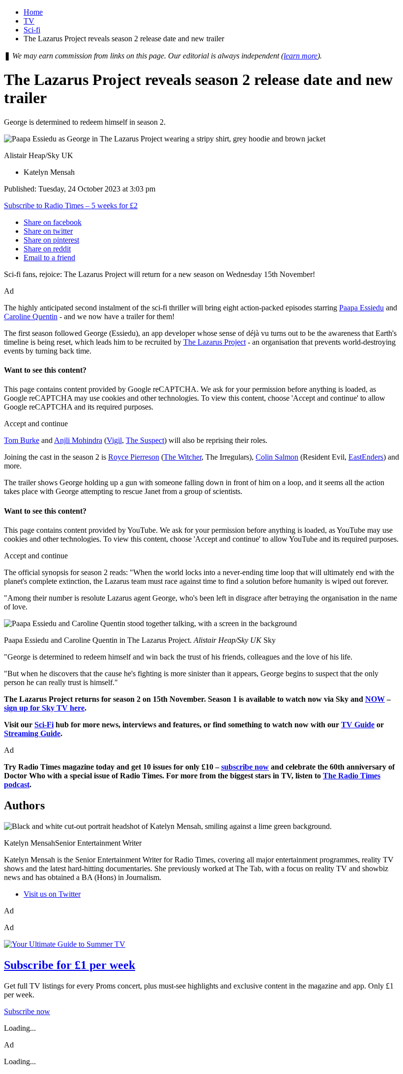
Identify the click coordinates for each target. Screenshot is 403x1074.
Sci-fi (32, 30)
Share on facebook (53, 222)
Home (33, 12)
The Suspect (145, 440)
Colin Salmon (277, 457)
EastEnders (365, 457)
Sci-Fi (44, 724)
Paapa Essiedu (361, 307)
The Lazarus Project (214, 342)
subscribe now (245, 767)
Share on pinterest (51, 240)
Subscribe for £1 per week (69, 965)
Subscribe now (27, 1011)
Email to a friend (49, 257)
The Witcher (183, 457)
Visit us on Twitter (52, 894)
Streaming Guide (32, 733)
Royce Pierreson (133, 457)
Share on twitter (48, 231)
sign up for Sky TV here (44, 708)
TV (29, 21)
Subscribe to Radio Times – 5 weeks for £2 (71, 205)
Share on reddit (47, 249)
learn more (300, 56)
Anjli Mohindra (78, 440)
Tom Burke (21, 440)
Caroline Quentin (31, 316)
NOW (375, 699)
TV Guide (357, 724)
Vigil (114, 440)
